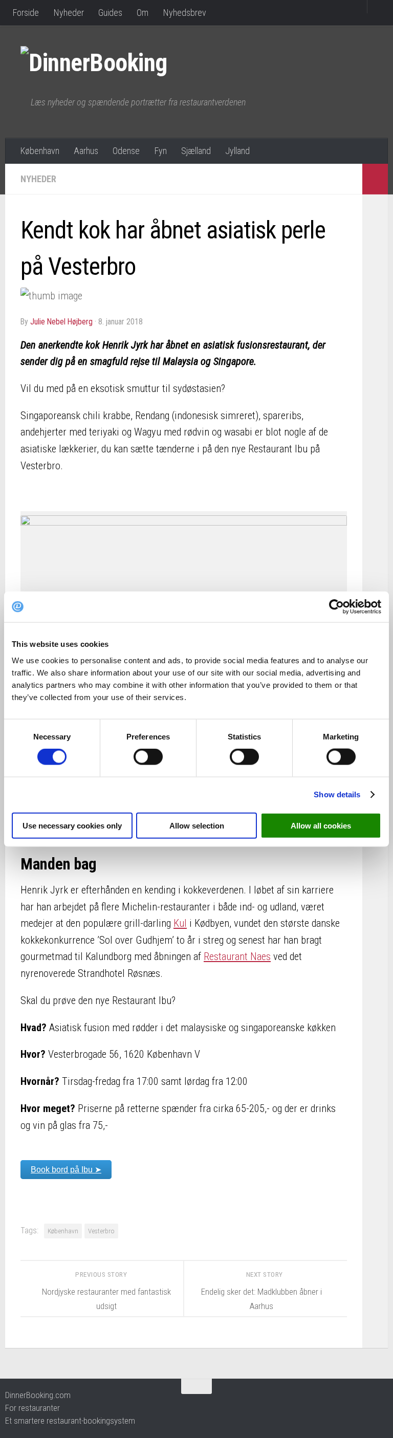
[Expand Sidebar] (375, 179)
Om (142, 12)
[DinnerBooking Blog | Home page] (104, 61)
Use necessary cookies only (72, 825)
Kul (180, 923)
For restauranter (32, 1408)
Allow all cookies (321, 825)
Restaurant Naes (237, 956)
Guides (110, 12)
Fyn (160, 150)
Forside (25, 12)
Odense (126, 150)
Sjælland (196, 150)
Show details (337, 794)
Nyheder (68, 12)
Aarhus (86, 150)
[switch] (148, 757)
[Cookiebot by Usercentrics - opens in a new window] (336, 607)
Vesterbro (101, 1231)
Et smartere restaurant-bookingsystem (70, 1420)
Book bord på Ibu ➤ (66, 1169)
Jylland (237, 150)
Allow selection (196, 825)
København (39, 150)
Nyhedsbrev (184, 12)
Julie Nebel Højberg (61, 321)
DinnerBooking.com (38, 1395)
